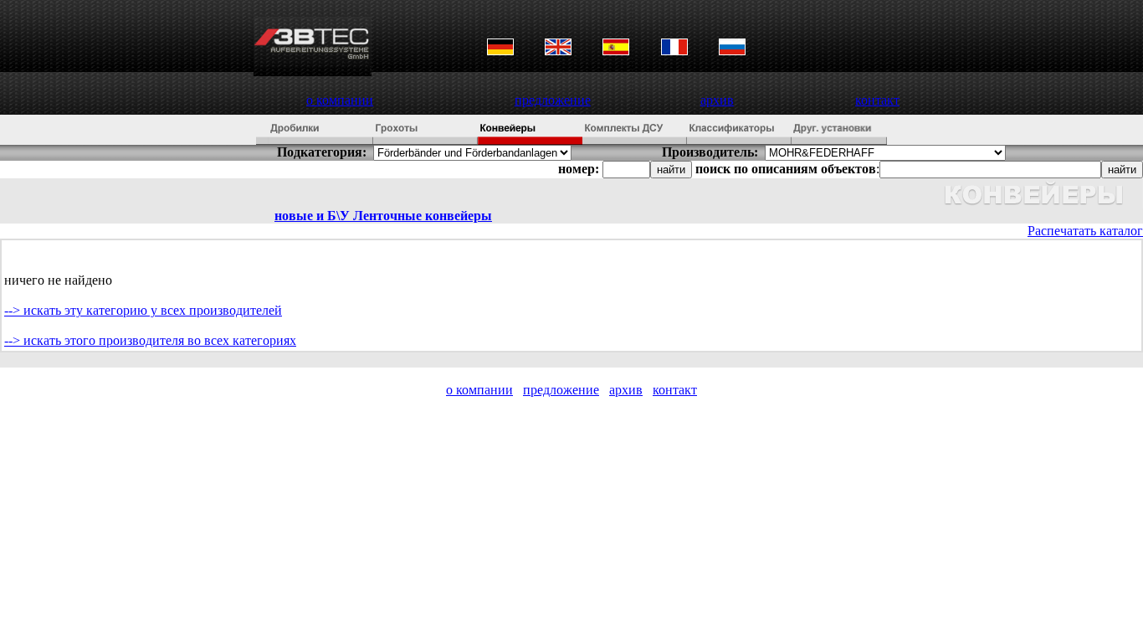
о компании (339, 100)
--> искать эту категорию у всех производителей (143, 310)
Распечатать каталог (1085, 231)
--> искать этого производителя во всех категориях (150, 340)
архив (717, 100)
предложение (553, 100)
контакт (877, 100)
